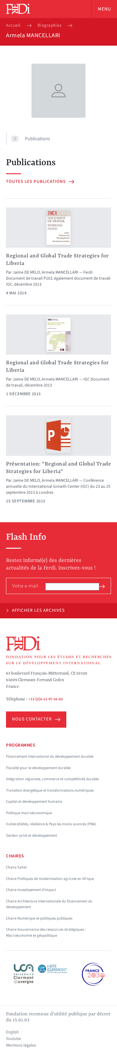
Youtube (13, 1039)
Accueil (13, 26)
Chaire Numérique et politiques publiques (39, 918)
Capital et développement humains (34, 801)
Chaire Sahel (16, 867)
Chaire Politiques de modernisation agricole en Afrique (50, 878)
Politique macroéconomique (29, 813)
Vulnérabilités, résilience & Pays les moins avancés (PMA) (51, 824)
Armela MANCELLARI (60, 272)
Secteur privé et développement (31, 835)
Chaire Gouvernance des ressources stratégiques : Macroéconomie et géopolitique (46, 932)
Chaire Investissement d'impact (31, 890)
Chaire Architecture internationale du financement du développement (49, 904)
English (12, 1032)
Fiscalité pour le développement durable (38, 768)
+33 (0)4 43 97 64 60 (45, 699)
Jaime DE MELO (26, 272)
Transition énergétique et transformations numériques (50, 790)
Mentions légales (21, 1045)
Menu (104, 9)
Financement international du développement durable (49, 756)
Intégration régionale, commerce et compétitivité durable (52, 779)
